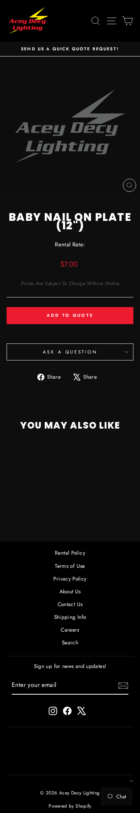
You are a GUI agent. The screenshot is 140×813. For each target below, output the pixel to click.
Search (70, 642)
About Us (70, 591)
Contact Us (70, 604)
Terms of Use (70, 566)
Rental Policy (70, 553)
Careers (70, 630)
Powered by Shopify (70, 806)
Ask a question (70, 351)
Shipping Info (70, 617)
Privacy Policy (69, 578)
